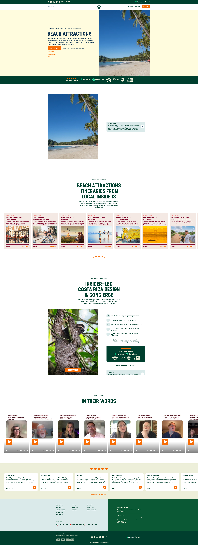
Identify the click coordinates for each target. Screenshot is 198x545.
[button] (6, 450)
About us (137, 6)
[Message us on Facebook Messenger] (57, 2)
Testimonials (59, 507)
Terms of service (91, 510)
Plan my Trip (54, 48)
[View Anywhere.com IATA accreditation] (109, 80)
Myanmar (51, 29)
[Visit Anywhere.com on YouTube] (103, 537)
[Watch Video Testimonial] (34, 487)
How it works (75, 507)
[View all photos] (124, 43)
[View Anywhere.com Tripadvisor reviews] (98, 79)
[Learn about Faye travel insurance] (115, 79)
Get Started (73, 370)
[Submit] (140, 516)
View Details (25, 246)
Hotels (49, 56)
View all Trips (99, 256)
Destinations (60, 29)
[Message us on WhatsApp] (54, 2)
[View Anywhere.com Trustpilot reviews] (142, 2)
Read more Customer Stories (98, 494)
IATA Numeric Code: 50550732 (63, 534)
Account (130, 6)
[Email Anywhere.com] (49, 2)
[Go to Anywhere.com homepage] (99, 7)
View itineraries (52, 54)
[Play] (9, 442)
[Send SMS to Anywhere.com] (51, 2)
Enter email (121, 515)
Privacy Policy (125, 522)
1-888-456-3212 (65, 2)
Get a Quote (146, 6)
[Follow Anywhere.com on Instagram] (106, 537)
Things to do (51, 51)
